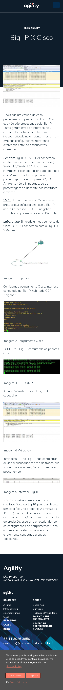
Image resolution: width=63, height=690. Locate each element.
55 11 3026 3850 (16, 639)
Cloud (6, 617)
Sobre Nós (38, 605)
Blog (6, 629)
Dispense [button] (33, 675)
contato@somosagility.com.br (26, 643)
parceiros (9, 620)
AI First (7, 605)
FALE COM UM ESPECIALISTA (41, 617)
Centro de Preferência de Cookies (42, 626)
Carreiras (38, 609)
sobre (37, 600)
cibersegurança (11, 613)
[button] (16, 682)
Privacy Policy (14, 666)
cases (7, 624)
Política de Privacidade (45, 613)
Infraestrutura (10, 609)
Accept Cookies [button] (15, 675)
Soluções (9, 600)
